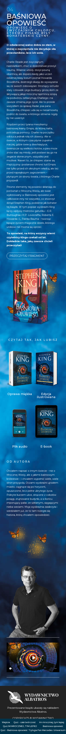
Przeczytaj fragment (27, 255)
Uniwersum (59, 730)
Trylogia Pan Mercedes (40, 730)
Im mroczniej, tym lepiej (51, 722)
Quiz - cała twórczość (25, 722)
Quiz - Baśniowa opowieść (14, 730)
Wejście (6, 722)
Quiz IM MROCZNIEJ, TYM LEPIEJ (20, 726)
